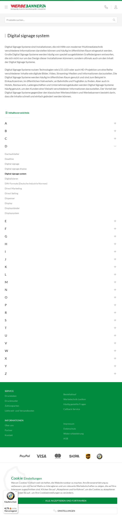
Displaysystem (12, 213)
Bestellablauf (69, 394)
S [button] (6, 320)
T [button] (6, 328)
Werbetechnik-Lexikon (74, 399)
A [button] (6, 123)
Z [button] (6, 373)
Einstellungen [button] (66, 510)
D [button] (6, 146)
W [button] (6, 351)
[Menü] (16, 492)
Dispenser (10, 198)
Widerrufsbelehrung (73, 433)
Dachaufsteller (12, 154)
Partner (8, 430)
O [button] (6, 297)
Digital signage (12, 163)
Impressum (68, 423)
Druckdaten (11, 396)
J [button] (5, 259)
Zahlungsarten (12, 405)
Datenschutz (69, 428)
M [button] (6, 282)
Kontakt (9, 435)
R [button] (6, 312)
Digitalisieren (11, 178)
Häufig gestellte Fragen (74, 404)
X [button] (6, 358)
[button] (6, 7)
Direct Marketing (13, 188)
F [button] (6, 228)
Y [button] (6, 366)
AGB (65, 438)
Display (8, 203)
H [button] (6, 244)
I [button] (5, 251)
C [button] (6, 138)
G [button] (6, 236)
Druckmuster (11, 400)
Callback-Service (71, 409)
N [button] (6, 290)
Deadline (9, 159)
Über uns (9, 425)
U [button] (6, 335)
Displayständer (12, 208)
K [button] (6, 267)
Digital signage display (16, 168)
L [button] (5, 274)
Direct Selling (11, 193)
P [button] (6, 305)
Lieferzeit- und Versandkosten (19, 410)
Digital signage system (15, 173)
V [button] (6, 343)
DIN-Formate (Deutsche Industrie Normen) (26, 183)
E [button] (6, 221)
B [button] (6, 131)
